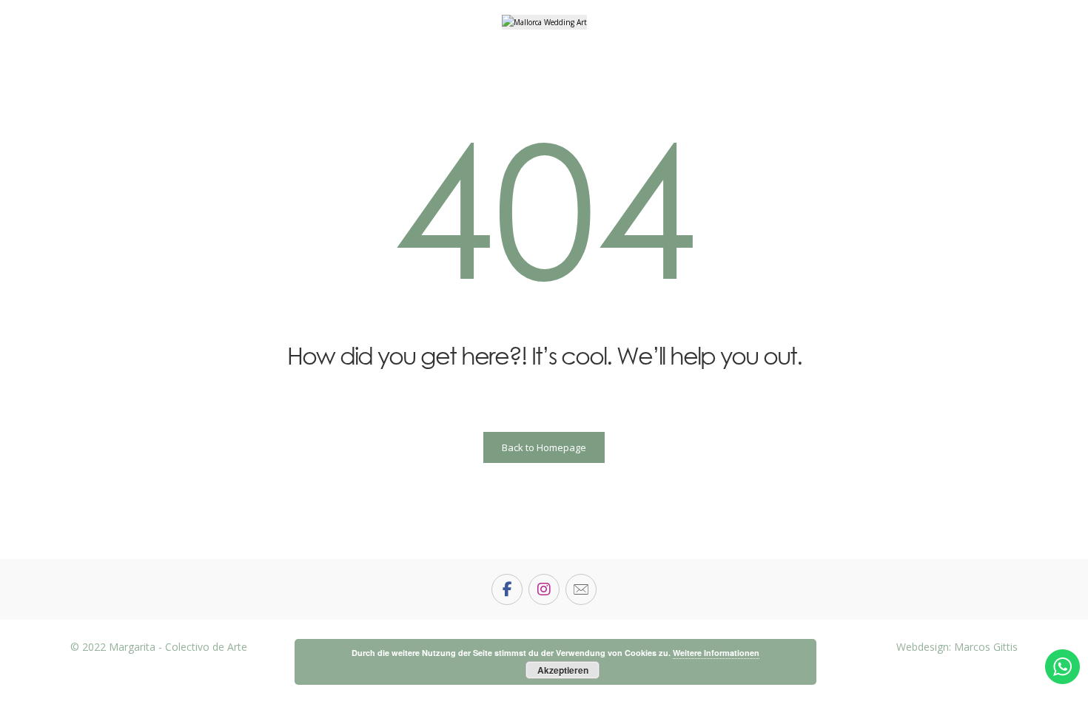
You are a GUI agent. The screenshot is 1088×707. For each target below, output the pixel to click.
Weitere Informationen (716, 652)
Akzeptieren (562, 670)
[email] (581, 589)
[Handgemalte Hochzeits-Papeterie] (544, 22)
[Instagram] (544, 589)
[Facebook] (507, 589)
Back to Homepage (544, 447)
